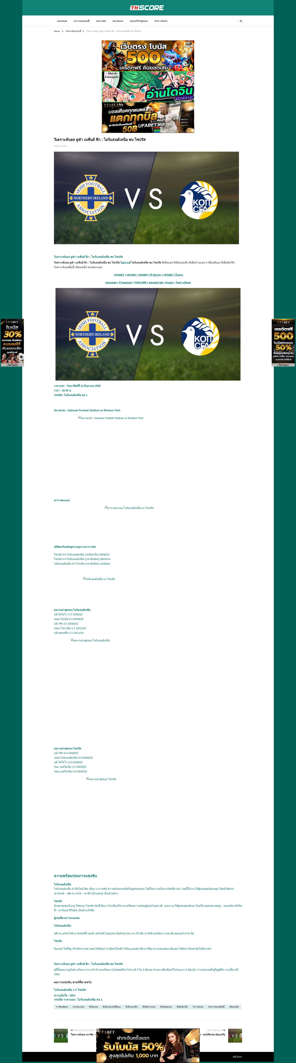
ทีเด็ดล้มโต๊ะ (182, 1007)
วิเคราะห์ (125, 262)
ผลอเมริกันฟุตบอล (139, 21)
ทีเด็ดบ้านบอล (149, 1007)
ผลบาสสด (101, 21)
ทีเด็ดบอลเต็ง (132, 1007)
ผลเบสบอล (118, 21)
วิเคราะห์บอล (160, 21)
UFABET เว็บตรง (173, 275)
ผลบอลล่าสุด (156, 282)
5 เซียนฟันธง (62, 1007)
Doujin (169, 282)
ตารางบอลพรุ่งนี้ (82, 21)
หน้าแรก (237, 1056)
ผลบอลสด (62, 21)
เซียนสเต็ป (234, 1007)
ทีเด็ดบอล (93, 1007)
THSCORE (140, 282)
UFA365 (131, 275)
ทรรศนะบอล (78, 1007)
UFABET (119, 275)
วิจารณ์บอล (198, 1007)
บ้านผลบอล (125, 282)
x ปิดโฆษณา (12, 365)
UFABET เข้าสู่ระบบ (149, 275)
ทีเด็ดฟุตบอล (166, 1007)
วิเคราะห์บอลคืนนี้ (216, 1007)
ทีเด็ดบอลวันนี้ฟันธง (112, 1007)
